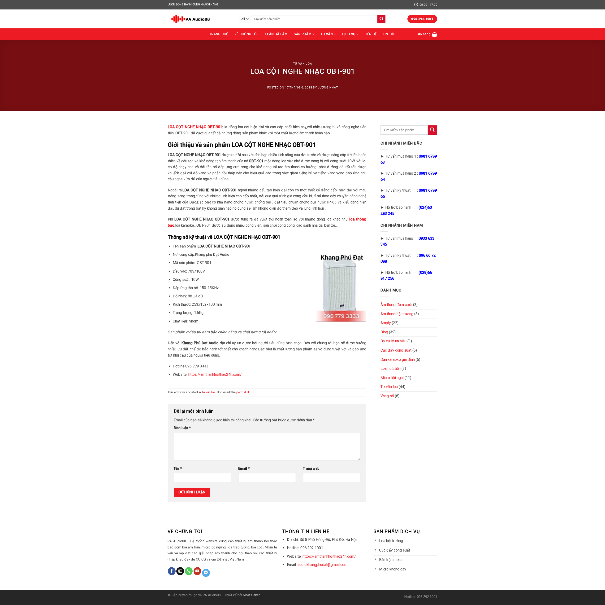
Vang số (387, 396)
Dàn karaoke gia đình (397, 359)
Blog (384, 332)
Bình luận (182, 428)
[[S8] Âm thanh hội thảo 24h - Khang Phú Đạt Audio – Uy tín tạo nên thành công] (200, 18)
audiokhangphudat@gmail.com (322, 564)
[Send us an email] (180, 571)
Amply (385, 323)
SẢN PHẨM (302, 34)
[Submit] (381, 19)
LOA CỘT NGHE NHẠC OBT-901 (195, 127)
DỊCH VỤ (348, 34)
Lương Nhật (328, 87)
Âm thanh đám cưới (396, 304)
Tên (178, 469)
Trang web (311, 469)
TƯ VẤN (327, 34)
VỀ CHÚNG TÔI (245, 34)
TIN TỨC (389, 34)
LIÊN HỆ (370, 34)
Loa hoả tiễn (390, 368)
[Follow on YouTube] (197, 571)
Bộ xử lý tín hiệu (393, 341)
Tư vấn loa (302, 63)
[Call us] (189, 571)
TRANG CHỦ (218, 34)
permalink (243, 392)
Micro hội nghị (392, 377)
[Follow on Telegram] (206, 573)
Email (244, 469)
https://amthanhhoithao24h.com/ (214, 374)
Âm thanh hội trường (396, 314)
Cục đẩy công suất (395, 350)
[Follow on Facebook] (172, 571)
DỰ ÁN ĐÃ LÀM (276, 34)
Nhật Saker (251, 595)
